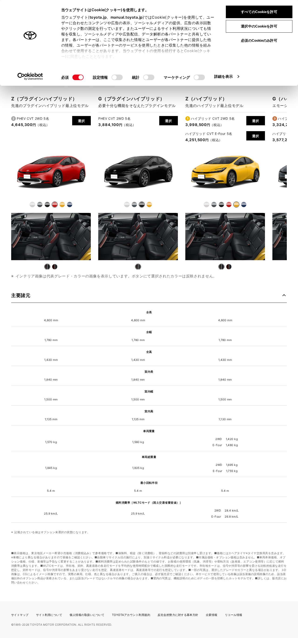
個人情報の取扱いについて (87, 615)
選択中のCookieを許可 (259, 26)
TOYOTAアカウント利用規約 (131, 615)
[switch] (117, 77)
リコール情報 (233, 615)
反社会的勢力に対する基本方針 (178, 615)
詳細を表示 (223, 76)
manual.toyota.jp (127, 17)
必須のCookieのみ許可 (259, 40)
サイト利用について (49, 615)
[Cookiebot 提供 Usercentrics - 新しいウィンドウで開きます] (30, 76)
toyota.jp (98, 17)
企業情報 (211, 615)
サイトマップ (20, 615)
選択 (81, 121)
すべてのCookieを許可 (259, 12)
